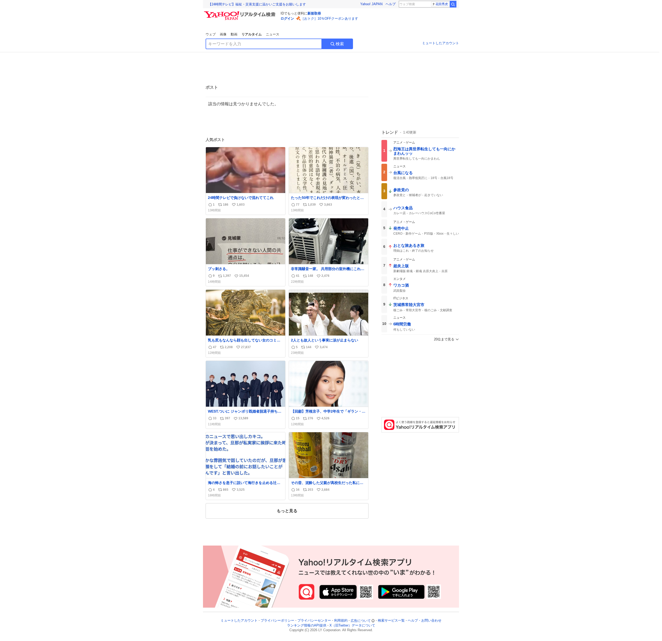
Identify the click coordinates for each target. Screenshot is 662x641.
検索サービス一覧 (391, 621)
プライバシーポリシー (277, 621)
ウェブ (211, 34)
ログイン (287, 18)
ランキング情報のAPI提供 (306, 625)
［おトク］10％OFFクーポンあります (329, 18)
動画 (234, 34)
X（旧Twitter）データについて (352, 625)
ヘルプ (391, 4)
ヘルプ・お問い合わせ (424, 621)
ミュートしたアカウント (440, 43)
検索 (340, 44)
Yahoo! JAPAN (371, 4)
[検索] (453, 4)
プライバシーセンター (314, 621)
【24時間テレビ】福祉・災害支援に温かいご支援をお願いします (257, 4)
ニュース (272, 34)
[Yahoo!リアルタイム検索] (240, 12)
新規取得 (314, 13)
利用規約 (341, 621)
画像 (223, 34)
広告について (361, 621)
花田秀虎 (441, 4)
